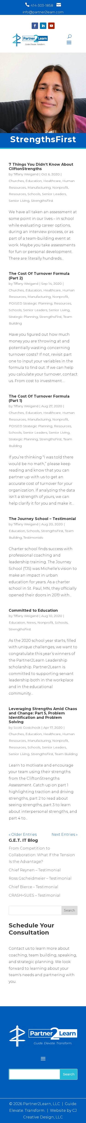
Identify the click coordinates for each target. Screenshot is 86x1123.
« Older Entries (23, 834)
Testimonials (33, 537)
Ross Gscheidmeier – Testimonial (40, 878)
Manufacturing (39, 187)
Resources (17, 194)
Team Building (66, 754)
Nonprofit (60, 187)
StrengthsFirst (42, 201)
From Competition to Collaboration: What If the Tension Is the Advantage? (42, 855)
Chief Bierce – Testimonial (33, 887)
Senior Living (19, 201)
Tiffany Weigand (26, 174)
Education (33, 181)
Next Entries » (65, 834)
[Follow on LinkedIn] (43, 26)
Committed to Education (33, 610)
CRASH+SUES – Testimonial (34, 895)
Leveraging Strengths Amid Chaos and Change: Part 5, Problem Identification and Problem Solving (43, 715)
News (31, 622)
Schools (34, 194)
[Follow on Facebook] (35, 26)
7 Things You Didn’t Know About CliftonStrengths (41, 166)
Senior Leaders (54, 194)
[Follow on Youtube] (51, 26)
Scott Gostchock (27, 727)
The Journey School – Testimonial (42, 519)
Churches (16, 181)
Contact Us (27, 989)
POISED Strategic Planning (30, 303)
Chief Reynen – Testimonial (35, 870)
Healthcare (52, 181)
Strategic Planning (23, 317)
